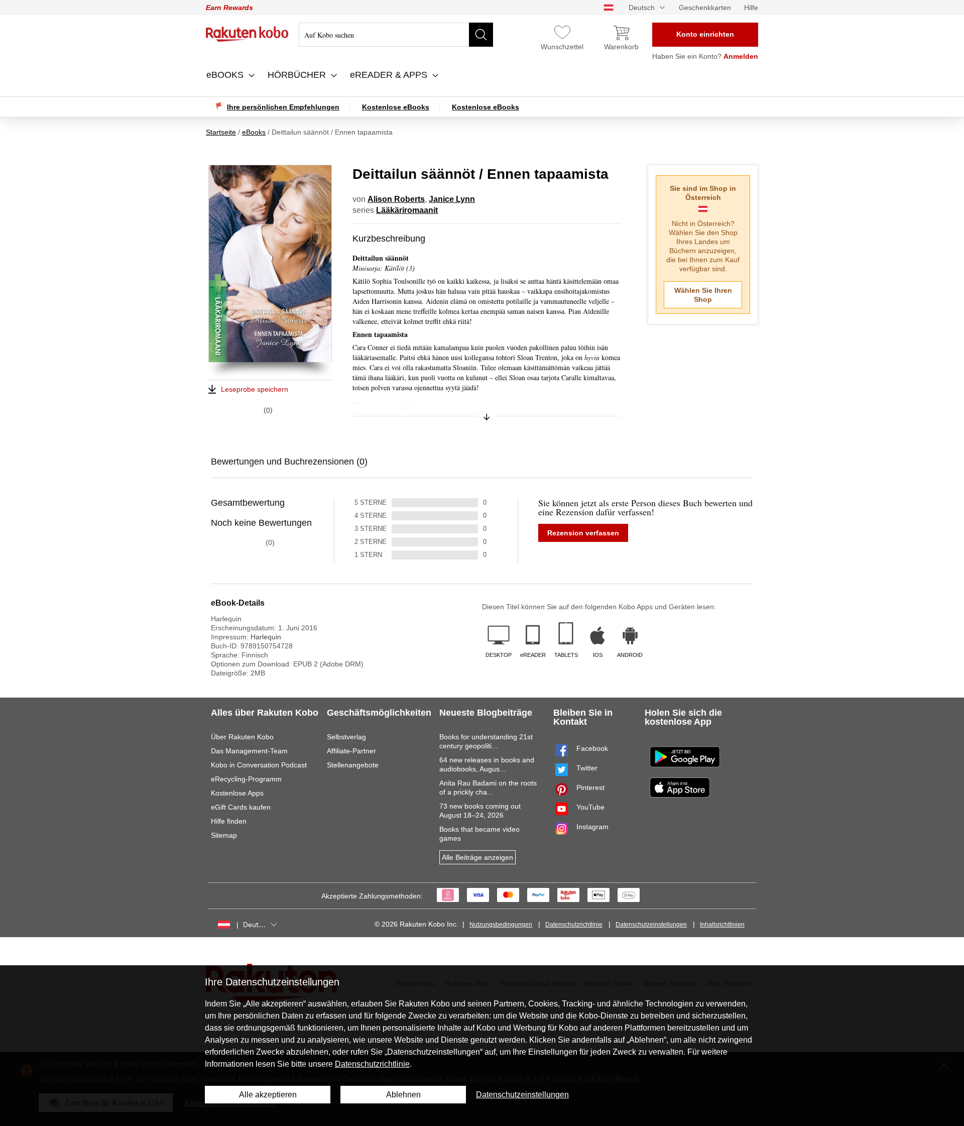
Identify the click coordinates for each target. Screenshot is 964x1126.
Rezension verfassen (583, 533)
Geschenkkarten (705, 8)
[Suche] (481, 35)
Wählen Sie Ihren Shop (703, 294)
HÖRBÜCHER (298, 75)
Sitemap (224, 835)
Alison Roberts (396, 199)
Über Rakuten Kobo (242, 737)
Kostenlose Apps (237, 793)
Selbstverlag (346, 737)
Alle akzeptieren (268, 1094)
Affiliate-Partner (351, 751)
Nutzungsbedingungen (500, 924)
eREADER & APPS (390, 75)
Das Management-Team (249, 751)
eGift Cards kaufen (241, 807)
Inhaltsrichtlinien (722, 924)
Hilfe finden (229, 821)
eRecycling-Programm (246, 779)
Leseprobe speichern (254, 389)
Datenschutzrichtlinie (573, 924)
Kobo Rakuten (247, 34)
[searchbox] (396, 35)
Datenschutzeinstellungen (651, 924)
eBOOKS (226, 75)
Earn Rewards (229, 8)
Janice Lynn (452, 199)
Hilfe (751, 8)
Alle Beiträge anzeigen (477, 857)
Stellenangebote (353, 765)
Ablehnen (403, 1094)
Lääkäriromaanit (407, 210)
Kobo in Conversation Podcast (259, 765)
